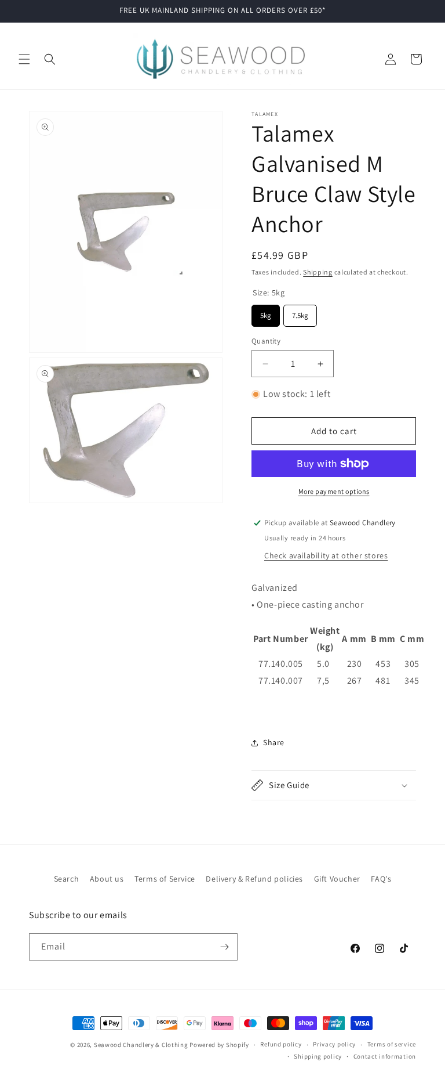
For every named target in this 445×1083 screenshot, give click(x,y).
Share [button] (273, 742)
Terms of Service (164, 878)
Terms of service (391, 1044)
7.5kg (300, 312)
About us (107, 878)
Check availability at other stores (326, 555)
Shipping (318, 272)
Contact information (384, 1056)
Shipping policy (318, 1056)
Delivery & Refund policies (254, 878)
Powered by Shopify (219, 1045)
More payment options (334, 491)
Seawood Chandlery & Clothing (141, 1045)
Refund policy (280, 1044)
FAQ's (381, 878)
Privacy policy (334, 1044)
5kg (266, 312)
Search (66, 878)
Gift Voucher (337, 878)
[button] (24, 59)
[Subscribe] (224, 947)
